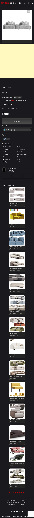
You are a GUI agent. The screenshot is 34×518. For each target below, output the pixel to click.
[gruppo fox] (17, 353)
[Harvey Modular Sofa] (17, 483)
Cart (22, 504)
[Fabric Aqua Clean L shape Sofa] (17, 288)
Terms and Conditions (13, 502)
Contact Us (10, 506)
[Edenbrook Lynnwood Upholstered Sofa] (17, 440)
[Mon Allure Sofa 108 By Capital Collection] (17, 418)
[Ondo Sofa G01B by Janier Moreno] (17, 266)
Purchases (24, 506)
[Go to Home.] (4, 3)
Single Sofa (17, 97)
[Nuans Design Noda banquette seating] (17, 396)
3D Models (13, 3)
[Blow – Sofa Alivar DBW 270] (17, 245)
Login (12, 100)
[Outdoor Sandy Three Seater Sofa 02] (17, 461)
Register (23, 502)
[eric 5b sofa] (17, 223)
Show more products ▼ (17, 492)
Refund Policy (11, 500)
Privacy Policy (11, 504)
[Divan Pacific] (17, 331)
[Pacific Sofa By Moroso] (17, 375)
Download (17, 121)
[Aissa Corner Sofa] (17, 310)
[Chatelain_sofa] (17, 201)
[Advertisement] (17, 61)
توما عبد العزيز (12, 168)
